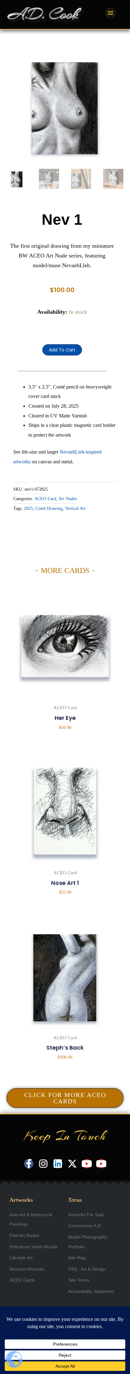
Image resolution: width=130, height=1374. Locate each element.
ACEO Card (45, 498)
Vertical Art (75, 508)
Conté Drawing (48, 508)
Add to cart (62, 350)
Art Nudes (67, 498)
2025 (28, 508)
